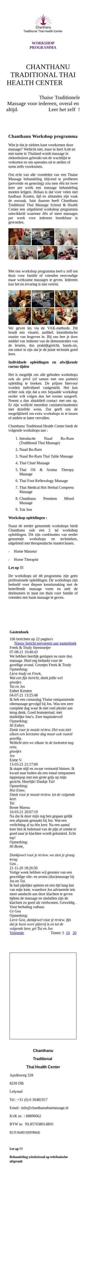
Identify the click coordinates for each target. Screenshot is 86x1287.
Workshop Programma (43, 45)
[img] (43, 25)
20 (74, 933)
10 (68, 933)
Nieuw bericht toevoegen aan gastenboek (45, 643)
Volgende (17, 933)
